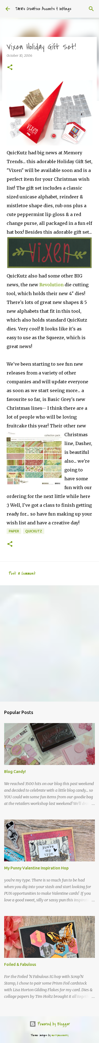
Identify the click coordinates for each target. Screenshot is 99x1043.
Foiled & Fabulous (20, 964)
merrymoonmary (59, 1035)
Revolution (51, 284)
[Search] (91, 8)
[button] (10, 67)
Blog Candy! (15, 771)
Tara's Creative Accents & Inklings (43, 9)
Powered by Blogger (53, 1024)
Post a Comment (22, 573)
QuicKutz (33, 531)
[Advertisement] (49, 643)
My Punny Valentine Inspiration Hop (36, 868)
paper (14, 531)
